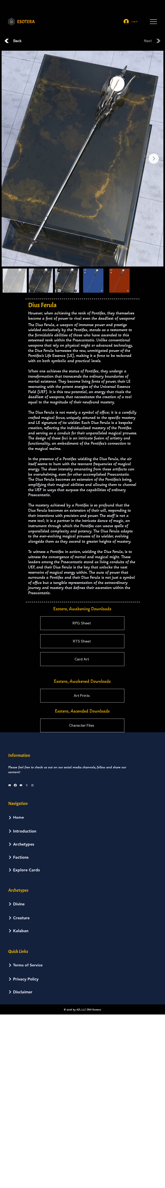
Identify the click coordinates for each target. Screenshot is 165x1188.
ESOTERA (26, 22)
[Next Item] (154, 159)
